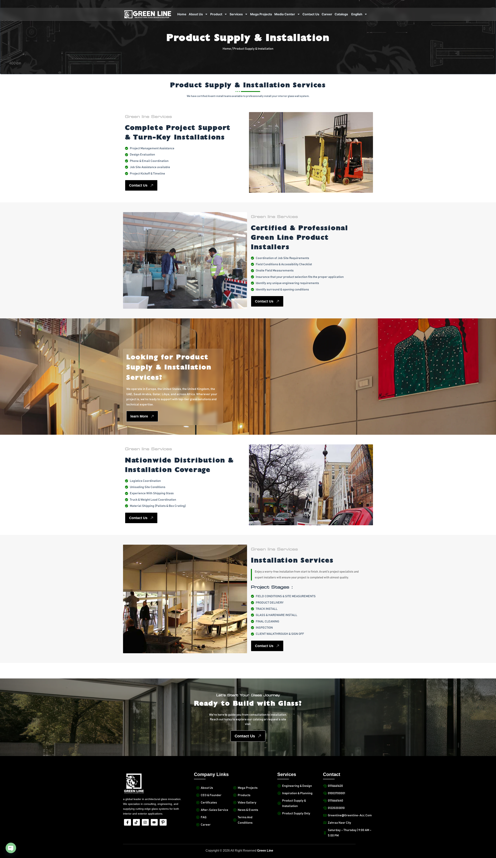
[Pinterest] (163, 822)
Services (236, 14)
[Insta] (145, 822)
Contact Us (310, 14)
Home (181, 14)
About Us (196, 14)
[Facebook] (127, 822)
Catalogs (341, 14)
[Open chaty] (11, 848)
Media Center (284, 14)
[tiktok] (136, 822)
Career (327, 14)
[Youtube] (154, 822)
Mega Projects (261, 14)
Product (216, 14)
